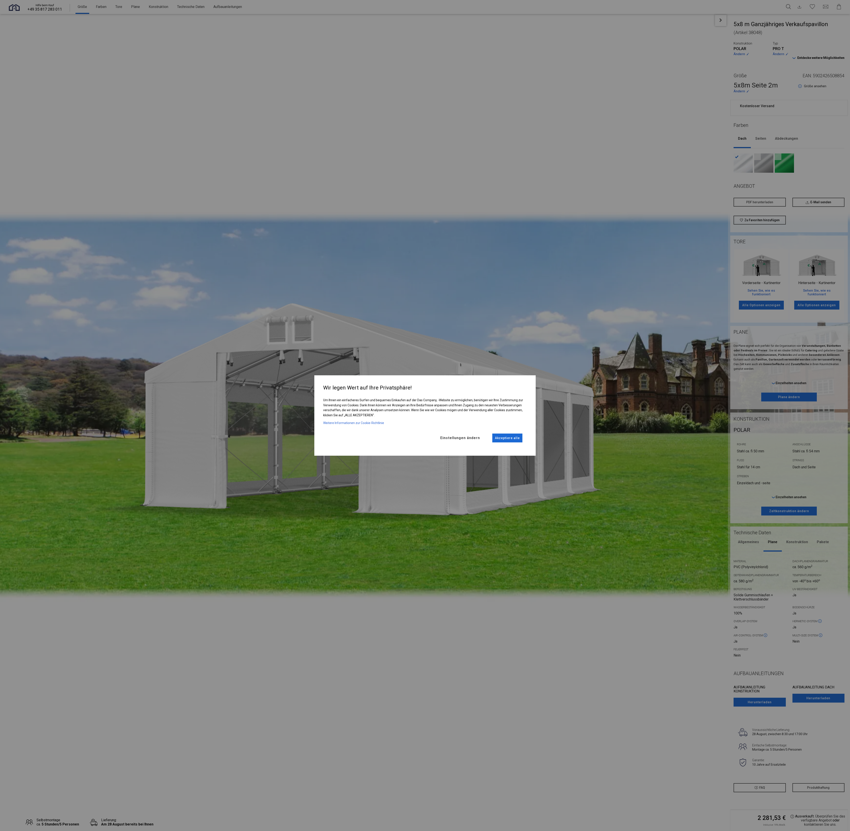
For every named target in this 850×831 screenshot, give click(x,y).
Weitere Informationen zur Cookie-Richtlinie (353, 423)
